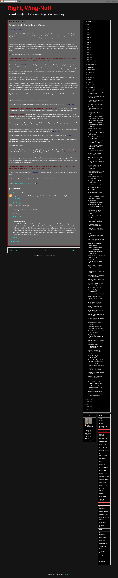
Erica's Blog (102, 470)
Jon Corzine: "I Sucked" (94, 287)
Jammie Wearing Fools (103, 500)
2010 (88, 60)
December (91, 62)
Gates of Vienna (104, 476)
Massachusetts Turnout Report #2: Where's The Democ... (95, 206)
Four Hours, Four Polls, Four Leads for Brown (96, 240)
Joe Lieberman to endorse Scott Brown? (95, 252)
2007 (88, 404)
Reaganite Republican (102, 533)
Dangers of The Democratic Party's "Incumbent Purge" (96, 364)
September (91, 69)
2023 (88, 27)
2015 (88, 47)
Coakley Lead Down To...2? (96, 294)
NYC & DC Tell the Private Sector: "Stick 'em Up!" (95, 382)
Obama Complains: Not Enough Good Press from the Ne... (96, 161)
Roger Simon (103, 543)
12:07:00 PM (17, 217)
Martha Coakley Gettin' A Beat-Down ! (95, 356)
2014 (88, 49)
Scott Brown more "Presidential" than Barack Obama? (96, 235)
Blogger (69, 574)
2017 (88, 42)
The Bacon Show (102, 547)
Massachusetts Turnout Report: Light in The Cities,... (94, 212)
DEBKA (101, 461)
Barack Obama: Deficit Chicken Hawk (94, 137)
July (89, 74)
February (91, 87)
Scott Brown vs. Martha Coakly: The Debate (94, 368)
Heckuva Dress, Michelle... (95, 391)
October (90, 67)
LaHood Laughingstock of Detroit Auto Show (95, 141)
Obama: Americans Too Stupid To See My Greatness (94, 167)
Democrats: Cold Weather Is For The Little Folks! (96, 275)
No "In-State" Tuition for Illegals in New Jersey (95, 302)
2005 (88, 409)
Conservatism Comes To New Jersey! (95, 177)
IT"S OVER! (91, 190)
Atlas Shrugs (103, 431)
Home (44, 250)
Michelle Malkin (103, 514)
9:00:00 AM (16, 198)
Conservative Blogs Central (103, 454)
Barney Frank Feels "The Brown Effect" (95, 181)
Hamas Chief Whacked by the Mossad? (95, 92)
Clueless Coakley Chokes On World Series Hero (96, 256)
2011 (88, 57)
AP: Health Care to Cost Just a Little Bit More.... (96, 319)
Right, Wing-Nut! (29, 8)
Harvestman (17, 193)
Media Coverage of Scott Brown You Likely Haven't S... (96, 298)
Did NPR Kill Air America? (95, 157)
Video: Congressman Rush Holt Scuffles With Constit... (96, 117)
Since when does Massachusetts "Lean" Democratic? (95, 346)
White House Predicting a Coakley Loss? (95, 244)
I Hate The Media (102, 489)
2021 (88, 32)
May (89, 79)
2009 (88, 399)
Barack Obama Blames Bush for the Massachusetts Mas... (96, 172)
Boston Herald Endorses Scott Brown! (95, 307)
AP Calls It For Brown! (94, 187)
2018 (88, 39)
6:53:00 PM (16, 237)
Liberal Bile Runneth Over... (96, 185)
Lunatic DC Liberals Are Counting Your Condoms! (96, 327)
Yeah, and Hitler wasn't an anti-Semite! (95, 101)
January (90, 90)
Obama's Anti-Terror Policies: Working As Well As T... (96, 394)
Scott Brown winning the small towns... (95, 193)
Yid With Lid (102, 562)
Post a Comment (16, 241)
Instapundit (102, 496)
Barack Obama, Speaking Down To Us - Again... (95, 121)
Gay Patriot (102, 482)
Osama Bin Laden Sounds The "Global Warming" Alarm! (95, 108)
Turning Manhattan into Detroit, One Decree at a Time (95, 261)
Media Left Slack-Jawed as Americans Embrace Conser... (95, 146)
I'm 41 (101, 493)
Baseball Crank (103, 438)
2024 (88, 24)
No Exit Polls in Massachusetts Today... (95, 201)
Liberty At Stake (103, 511)
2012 (88, 55)
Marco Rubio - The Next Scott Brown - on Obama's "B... (96, 229)
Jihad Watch (102, 504)
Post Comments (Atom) (48, 256)
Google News (103, 485)
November (91, 64)
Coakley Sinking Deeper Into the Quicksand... (96, 290)
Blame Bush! (103, 447)
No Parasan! (103, 522)
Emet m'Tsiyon (103, 467)
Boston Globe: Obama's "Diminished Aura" (95, 248)
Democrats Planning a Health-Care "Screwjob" (95, 220)
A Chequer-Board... (102, 419)
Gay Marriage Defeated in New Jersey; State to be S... (95, 336)
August (90, 72)
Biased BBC (102, 444)
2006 (88, 407)
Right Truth (102, 537)
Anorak (101, 423)
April (89, 82)
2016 (88, 44)
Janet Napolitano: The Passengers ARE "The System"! (95, 387)
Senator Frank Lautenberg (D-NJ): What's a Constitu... (95, 377)
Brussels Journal (104, 450)
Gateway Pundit (104, 479)
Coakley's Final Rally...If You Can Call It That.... (96, 197)
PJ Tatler (101, 530)
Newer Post (13, 250)
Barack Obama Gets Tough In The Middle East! (96, 315)
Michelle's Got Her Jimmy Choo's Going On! (95, 284)
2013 (88, 52)
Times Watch (103, 558)
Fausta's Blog (103, 473)
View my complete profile (89, 439)
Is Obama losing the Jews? (96, 104)
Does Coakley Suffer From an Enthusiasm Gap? (95, 224)
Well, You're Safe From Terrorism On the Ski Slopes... (94, 351)
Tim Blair (101, 556)
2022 (88, 29)
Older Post (75, 250)
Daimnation (102, 458)
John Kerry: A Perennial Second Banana (94, 154)
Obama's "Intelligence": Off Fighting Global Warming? (96, 360)
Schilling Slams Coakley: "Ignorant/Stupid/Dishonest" (96, 267)
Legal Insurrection (102, 507)
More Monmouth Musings (104, 518)
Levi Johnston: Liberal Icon (95, 150)
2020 (88, 34)
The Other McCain (102, 551)
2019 (88, 37)
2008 (88, 402)
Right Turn (102, 540)
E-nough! (102, 464)
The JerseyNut (17, 203)
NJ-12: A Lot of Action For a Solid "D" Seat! (96, 331)
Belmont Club (103, 441)
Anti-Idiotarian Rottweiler (103, 427)
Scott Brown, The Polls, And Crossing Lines (96, 311)
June (89, 77)
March (90, 84)
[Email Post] (36, 183)
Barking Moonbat (101, 434)
